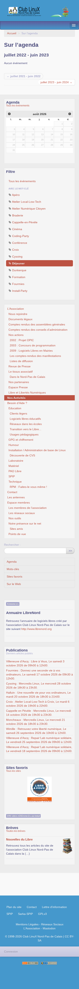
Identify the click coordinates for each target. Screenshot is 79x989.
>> (70, 550)
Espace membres (18, 502)
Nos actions (16, 335)
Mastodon (49, 928)
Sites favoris (14, 576)
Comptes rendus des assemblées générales (37, 324)
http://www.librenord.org (36, 629)
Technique (15, 481)
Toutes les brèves (15, 831)
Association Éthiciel (39, 787)
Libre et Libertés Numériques (27, 392)
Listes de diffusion (21, 361)
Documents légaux (20, 319)
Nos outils (15, 518)
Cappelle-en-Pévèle (24, 222)
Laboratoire (16, 460)
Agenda (12, 561)
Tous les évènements (22, 181)
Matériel (14, 465)
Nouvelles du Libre (19, 839)
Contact (12, 492)
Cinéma (16, 229)
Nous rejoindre (18, 314)
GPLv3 (42, 913)
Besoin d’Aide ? (17, 403)
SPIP (12, 476)
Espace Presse (18, 387)
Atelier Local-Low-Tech (26, 201)
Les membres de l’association (28, 507)
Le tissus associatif (21, 371)
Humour (14, 445)
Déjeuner (18, 263)
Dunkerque (18, 270)
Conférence (19, 242)
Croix (15, 249)
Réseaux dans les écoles (26, 424)
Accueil (11, 33)
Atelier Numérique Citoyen (28, 208)
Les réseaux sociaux (22, 513)
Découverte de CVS (22, 455)
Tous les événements (17, 105)
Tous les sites (13, 771)
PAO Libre (15, 471)
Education (15, 408)
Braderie (17, 215)
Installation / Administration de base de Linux (37, 450)
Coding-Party (20, 236)
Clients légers (18, 413)
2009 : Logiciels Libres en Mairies (31, 350)
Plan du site (13, 907)
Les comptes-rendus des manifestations (35, 355)
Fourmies (17, 284)
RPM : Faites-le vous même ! (28, 486)
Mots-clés (13, 569)
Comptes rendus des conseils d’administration (38, 329)
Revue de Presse (20, 366)
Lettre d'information (54, 907)
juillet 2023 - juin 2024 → (56, 82)
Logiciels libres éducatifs (25, 418)
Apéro (15, 194)
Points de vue (17, 534)
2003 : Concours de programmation (33, 345)
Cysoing (16, 256)
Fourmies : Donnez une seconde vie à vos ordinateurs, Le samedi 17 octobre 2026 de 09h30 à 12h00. (39, 674)
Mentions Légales (27, 924)
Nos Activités (16, 397)
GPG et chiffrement (21, 439)
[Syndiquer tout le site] (30, 963)
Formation (18, 277)
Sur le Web (14, 584)
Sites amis (16, 528)
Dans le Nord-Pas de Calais (27, 376)
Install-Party (19, 290)
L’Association (15, 308)
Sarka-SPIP (25, 913)
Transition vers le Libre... (25, 429)
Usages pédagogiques (24, 434)
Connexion (11, 951)
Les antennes (16, 497)
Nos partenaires (19, 382)
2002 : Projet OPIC (22, 340)
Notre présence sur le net (25, 523)
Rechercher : (12, 544)
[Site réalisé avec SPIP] (49, 963)
